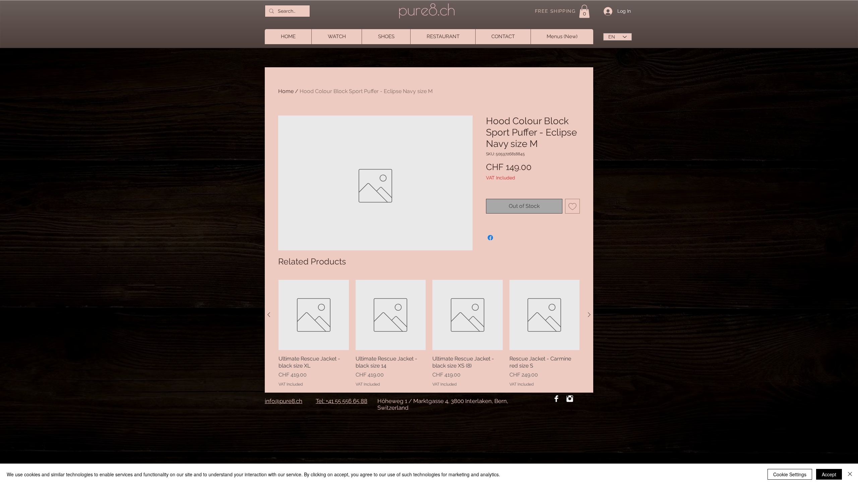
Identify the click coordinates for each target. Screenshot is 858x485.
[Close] (850, 474)
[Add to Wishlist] (572, 206)
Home (286, 91)
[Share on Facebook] (490, 238)
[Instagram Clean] (569, 398)
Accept (829, 474)
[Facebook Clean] (556, 398)
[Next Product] (589, 315)
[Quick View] (314, 315)
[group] (429, 333)
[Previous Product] (269, 315)
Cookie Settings (789, 474)
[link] (584, 11)
